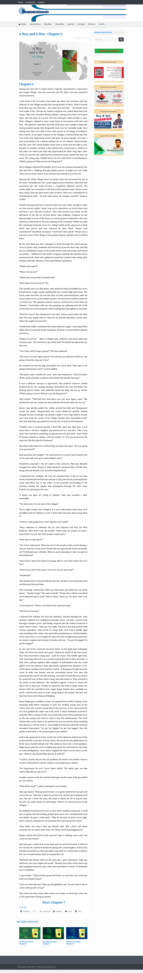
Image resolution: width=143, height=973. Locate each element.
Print (78, 38)
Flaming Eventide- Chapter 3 (73, 943)
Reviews (91, 24)
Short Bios (59, 24)
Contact (40, 2)
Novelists (48, 24)
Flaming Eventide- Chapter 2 (50, 943)
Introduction (35, 24)
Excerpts (81, 24)
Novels (102, 24)
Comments (30, 2)
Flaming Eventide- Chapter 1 (26, 943)
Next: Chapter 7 (53, 902)
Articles (70, 24)
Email (85, 38)
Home (23, 24)
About (20, 2)
